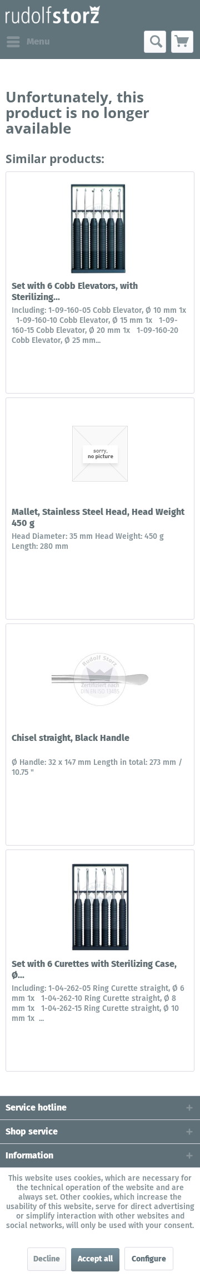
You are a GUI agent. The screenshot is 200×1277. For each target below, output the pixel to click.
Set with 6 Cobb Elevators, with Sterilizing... (75, 291)
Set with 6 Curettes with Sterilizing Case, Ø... (94, 969)
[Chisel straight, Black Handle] (100, 680)
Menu (38, 41)
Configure (149, 1259)
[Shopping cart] (182, 42)
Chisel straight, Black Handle (70, 738)
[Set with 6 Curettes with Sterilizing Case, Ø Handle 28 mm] (100, 906)
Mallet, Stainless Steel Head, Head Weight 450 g (98, 517)
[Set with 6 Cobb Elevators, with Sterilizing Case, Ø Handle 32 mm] (100, 228)
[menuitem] (28, 42)
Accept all (95, 1259)
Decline (46, 1259)
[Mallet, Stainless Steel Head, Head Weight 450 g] (100, 454)
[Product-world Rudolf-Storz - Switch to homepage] (53, 15)
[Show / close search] (155, 42)
